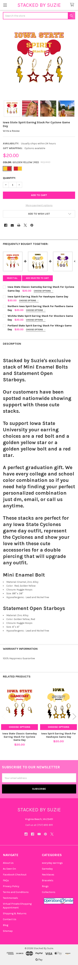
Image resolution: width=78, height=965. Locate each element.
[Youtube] (39, 834)
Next (74, 716)
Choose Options (42, 291)
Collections (48, 892)
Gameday (47, 868)
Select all (12, 278)
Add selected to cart (37, 278)
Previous (3, 716)
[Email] (12, 225)
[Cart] (72, 5)
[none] (39, 60)
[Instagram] (26, 834)
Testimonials (10, 897)
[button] (39, 213)
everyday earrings (52, 862)
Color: (27, 162)
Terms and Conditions (16, 892)
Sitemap (8, 931)
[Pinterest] (32, 225)
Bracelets (47, 880)
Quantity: (9, 178)
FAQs (6, 880)
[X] (25, 225)
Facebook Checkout (14, 874)
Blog (5, 925)
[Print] (19, 225)
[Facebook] (6, 225)
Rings (45, 886)
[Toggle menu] (5, 5)
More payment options (39, 205)
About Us (8, 862)
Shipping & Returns (14, 913)
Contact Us (9, 919)
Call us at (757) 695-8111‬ (39, 825)
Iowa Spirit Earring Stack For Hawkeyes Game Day (58, 735)
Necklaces (48, 874)
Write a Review (11, 130)
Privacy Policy (11, 886)
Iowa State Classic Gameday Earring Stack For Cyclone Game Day (19, 736)
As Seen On (9, 868)
